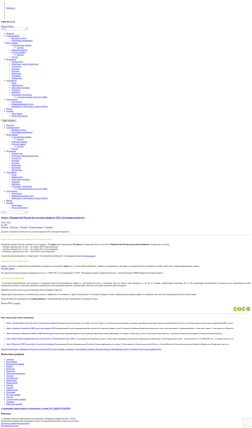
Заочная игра (12, 378)
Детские (23, 227)
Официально (17, 85)
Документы (11, 80)
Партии (20, 47)
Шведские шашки (14, 404)
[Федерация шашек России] (7, 26)
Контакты (10, 8)
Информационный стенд (23, 104)
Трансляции (17, 113)
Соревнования (12, 36)
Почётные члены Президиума (25, 64)
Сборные (16, 90)
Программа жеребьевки (22, 40)
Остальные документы (22, 95)
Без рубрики (11, 361)
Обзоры (9, 385)
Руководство (17, 62)
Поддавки (10, 392)
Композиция (11, 383)
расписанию (89, 256)
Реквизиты (16, 73)
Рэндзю (15, 57)
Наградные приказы (21, 87)
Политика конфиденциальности (15, 423)
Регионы (15, 69)
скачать (17, 303)
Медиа (9, 109)
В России (14, 227)
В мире (9, 366)
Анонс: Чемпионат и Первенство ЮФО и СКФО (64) (26, 333)
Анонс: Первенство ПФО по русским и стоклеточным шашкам (30, 344)
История (15, 71)
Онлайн (9, 111)
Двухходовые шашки (15, 373)
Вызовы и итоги (19, 38)
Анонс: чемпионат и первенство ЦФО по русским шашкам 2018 (31, 328)
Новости (10, 33)
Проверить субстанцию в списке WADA (30, 106)
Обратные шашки (19, 50)
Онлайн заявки (8, 268)
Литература (17, 78)
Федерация (11, 59)
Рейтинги (16, 92)
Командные (11, 380)
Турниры (48, 227)
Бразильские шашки (15, 364)
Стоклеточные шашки (21, 45)
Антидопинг (12, 99)
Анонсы (4, 227)
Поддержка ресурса (10, 426)
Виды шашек (12, 43)
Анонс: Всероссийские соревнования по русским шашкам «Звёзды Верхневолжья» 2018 (40, 339)
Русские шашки (19, 52)
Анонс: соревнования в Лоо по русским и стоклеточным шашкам (31, 323)
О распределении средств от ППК (32, 97)
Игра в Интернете (20, 116)
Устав (14, 83)
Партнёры (16, 76)
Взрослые (10, 371)
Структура (16, 66)
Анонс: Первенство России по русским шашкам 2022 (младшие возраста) (42, 217)
